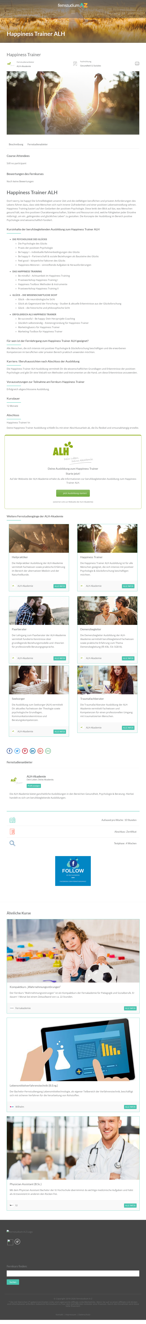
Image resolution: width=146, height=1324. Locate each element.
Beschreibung (16, 144)
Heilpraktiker (20, 557)
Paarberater (19, 629)
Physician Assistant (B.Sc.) (26, 1184)
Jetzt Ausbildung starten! (75, 493)
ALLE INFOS (60, 586)
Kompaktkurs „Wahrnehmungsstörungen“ (35, 987)
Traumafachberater (92, 698)
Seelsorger (18, 698)
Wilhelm (19, 1106)
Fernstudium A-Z (84, 1298)
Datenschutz (84, 1314)
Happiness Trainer (91, 557)
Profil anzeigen (34, 786)
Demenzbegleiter (90, 629)
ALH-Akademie (25, 585)
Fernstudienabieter (38, 144)
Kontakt (59, 1314)
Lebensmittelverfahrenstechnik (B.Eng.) (34, 1085)
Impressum (70, 1314)
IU (16, 1205)
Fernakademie (23, 1008)
